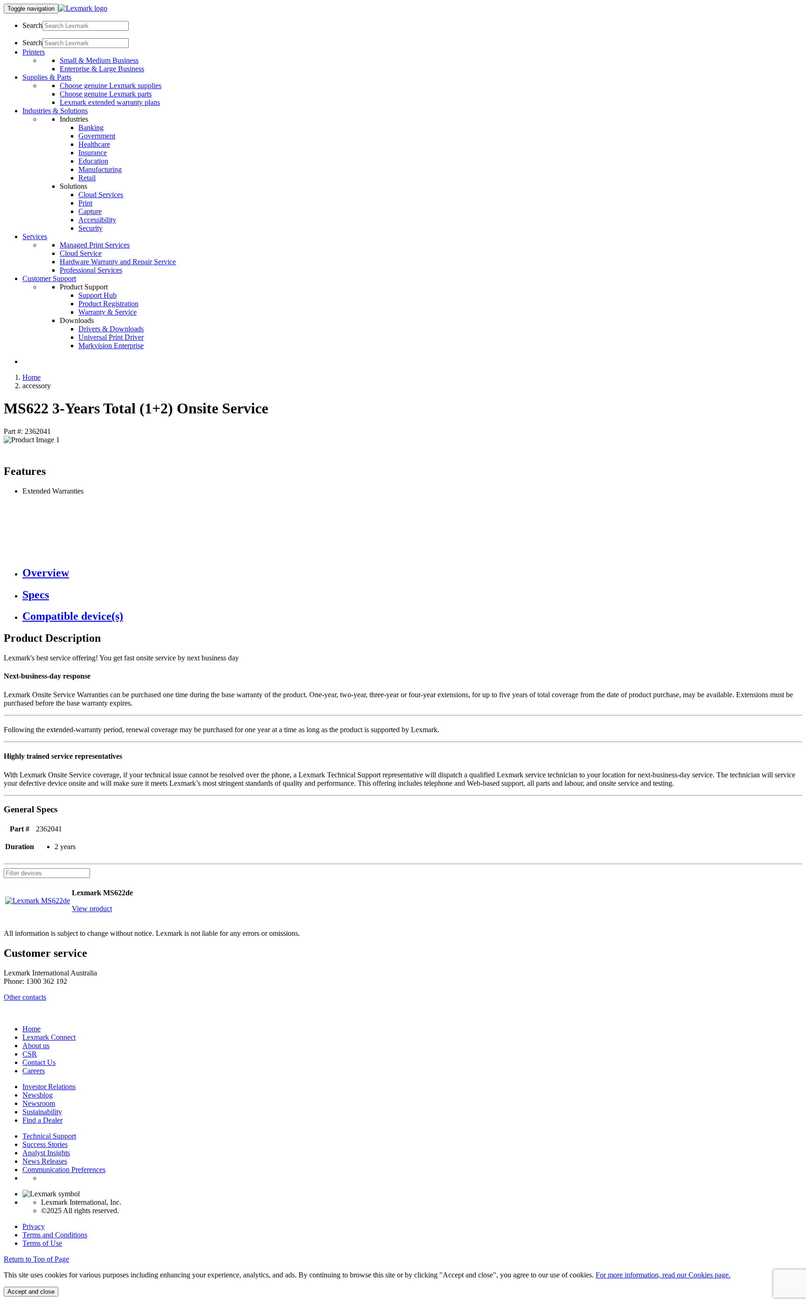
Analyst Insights (46, 1153)
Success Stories (45, 1144)
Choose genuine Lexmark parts (106, 94)
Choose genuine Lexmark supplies (110, 85)
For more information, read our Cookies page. (663, 1275)
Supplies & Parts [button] (46, 77)
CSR (29, 1054)
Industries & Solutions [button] (55, 111)
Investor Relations (49, 1087)
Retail (87, 178)
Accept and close (31, 1291)
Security (90, 228)
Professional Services (91, 270)
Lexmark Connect (49, 1037)
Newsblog (37, 1095)
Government (96, 136)
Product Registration (108, 304)
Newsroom (38, 1103)
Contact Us (39, 1062)
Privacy (33, 1226)
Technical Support (49, 1136)
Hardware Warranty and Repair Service (118, 262)
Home (31, 377)
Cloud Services (100, 195)
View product (92, 909)
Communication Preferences (63, 1170)
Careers (33, 1071)
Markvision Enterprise (111, 346)
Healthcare (94, 144)
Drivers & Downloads (111, 329)
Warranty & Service (107, 312)
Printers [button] (33, 52)
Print (85, 203)
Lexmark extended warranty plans (110, 102)
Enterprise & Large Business (102, 69)
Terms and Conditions (54, 1235)
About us (35, 1046)
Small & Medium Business (99, 60)
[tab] (412, 573)
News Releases (44, 1161)
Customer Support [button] (49, 278)
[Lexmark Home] (82, 8)
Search (32, 25)
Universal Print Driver (111, 337)
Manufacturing (100, 169)
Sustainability (42, 1112)
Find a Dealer (42, 1120)
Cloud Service (81, 253)
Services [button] (34, 236)
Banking (91, 127)
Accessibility (97, 220)
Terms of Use (42, 1243)
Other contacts (25, 997)
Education (93, 161)
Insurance (92, 153)
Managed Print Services (95, 245)
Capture (90, 211)
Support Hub (97, 295)
